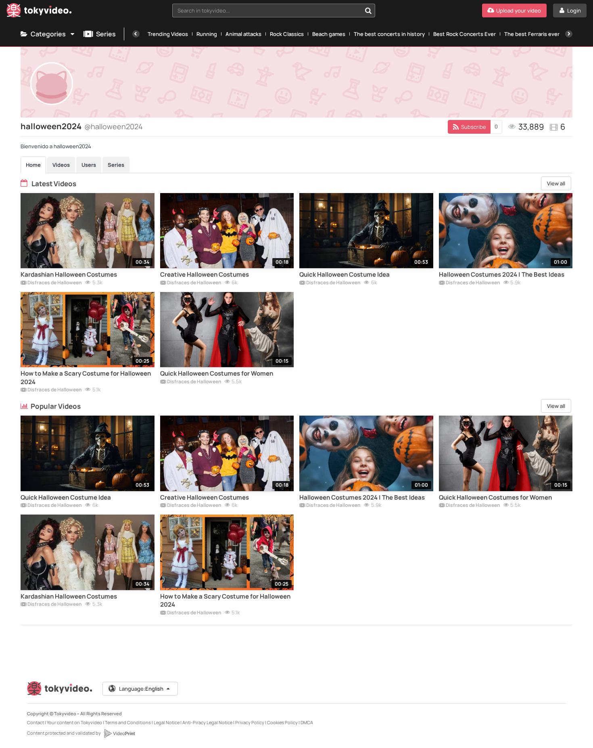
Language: (141, 688)
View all (556, 183)
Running (206, 34)
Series (106, 33)
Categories (48, 33)
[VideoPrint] (119, 733)
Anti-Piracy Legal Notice (207, 722)
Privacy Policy (249, 722)
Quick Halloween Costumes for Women (216, 374)
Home (33, 164)
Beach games (328, 34)
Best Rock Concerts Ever (464, 34)
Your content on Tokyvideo (74, 722)
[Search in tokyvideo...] (368, 10)
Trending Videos (168, 34)
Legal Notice (167, 722)
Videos (61, 164)
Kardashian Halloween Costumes (69, 275)
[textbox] (267, 10)
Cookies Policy (282, 722)
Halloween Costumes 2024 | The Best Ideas (501, 275)
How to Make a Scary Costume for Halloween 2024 (86, 378)
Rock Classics (287, 34)
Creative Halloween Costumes (204, 275)
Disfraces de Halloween (54, 283)
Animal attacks (243, 34)
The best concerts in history (389, 34)
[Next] (568, 34)
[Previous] (136, 34)
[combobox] (273, 10)
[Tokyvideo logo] (39, 11)
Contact (35, 722)
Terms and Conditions (128, 722)
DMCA (307, 722)
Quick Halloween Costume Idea (344, 275)
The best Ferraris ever (532, 34)
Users (88, 164)
